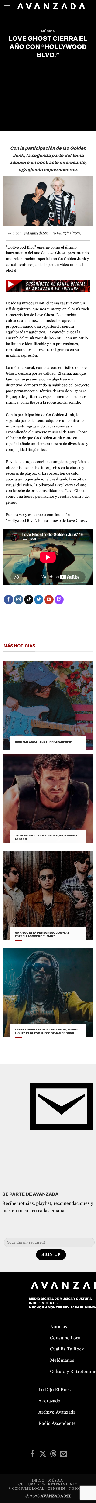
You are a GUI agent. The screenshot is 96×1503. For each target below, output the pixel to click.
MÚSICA (48, 31)
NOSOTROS (79, 1488)
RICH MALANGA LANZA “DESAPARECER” (43, 742)
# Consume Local (26, 1488)
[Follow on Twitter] (39, 599)
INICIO (38, 1480)
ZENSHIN (56, 1488)
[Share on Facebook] (32, 1454)
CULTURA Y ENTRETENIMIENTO (48, 1484)
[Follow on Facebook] (8, 599)
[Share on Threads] (53, 1454)
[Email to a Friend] (63, 1454)
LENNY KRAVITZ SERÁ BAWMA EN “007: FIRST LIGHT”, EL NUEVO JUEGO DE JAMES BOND (47, 1031)
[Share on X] (42, 1454)
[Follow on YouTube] (49, 599)
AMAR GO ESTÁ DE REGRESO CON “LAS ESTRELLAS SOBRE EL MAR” (42, 934)
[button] (6, 7)
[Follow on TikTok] (29, 599)
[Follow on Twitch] (59, 599)
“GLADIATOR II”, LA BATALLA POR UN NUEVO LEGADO (46, 837)
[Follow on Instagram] (18, 599)
